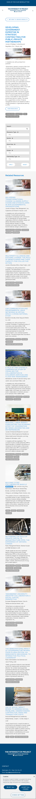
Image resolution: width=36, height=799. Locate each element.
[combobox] (18, 134)
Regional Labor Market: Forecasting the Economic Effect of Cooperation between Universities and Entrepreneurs (18, 426)
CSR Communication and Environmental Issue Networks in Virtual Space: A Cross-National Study (16, 312)
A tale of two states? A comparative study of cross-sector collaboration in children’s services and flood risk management (16, 372)
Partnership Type (12, 156)
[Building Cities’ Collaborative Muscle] (18, 480)
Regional (16, 456)
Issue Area (10, 144)
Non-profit (8, 232)
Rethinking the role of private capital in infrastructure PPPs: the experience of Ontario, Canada (17, 540)
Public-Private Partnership (12, 116)
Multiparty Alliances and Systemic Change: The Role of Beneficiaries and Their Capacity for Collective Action (17, 259)
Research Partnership (11, 625)
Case (7, 736)
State (25, 114)
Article (7, 510)
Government (19, 114)
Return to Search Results (18, 19)
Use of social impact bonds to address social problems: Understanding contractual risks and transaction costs (17, 710)
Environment (9, 399)
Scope (9, 150)
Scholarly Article (10, 114)
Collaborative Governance (12, 682)
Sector (9, 138)
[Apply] (27, 128)
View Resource (12, 108)
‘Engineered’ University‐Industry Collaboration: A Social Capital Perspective (17, 596)
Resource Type (11, 132)
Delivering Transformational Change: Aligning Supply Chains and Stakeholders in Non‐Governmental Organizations (17, 202)
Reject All (10, 787)
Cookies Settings (18, 795)
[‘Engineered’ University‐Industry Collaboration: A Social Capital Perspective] (18, 592)
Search (9, 126)
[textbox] (18, 134)
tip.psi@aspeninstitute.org (13, 772)
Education (25, 454)
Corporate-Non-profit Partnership (14, 344)
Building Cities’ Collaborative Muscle (16, 483)
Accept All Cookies (25, 788)
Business (18, 230)
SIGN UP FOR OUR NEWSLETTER (18, 2)
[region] (18, 786)
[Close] (34, 776)
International (16, 232)
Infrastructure (9, 568)
